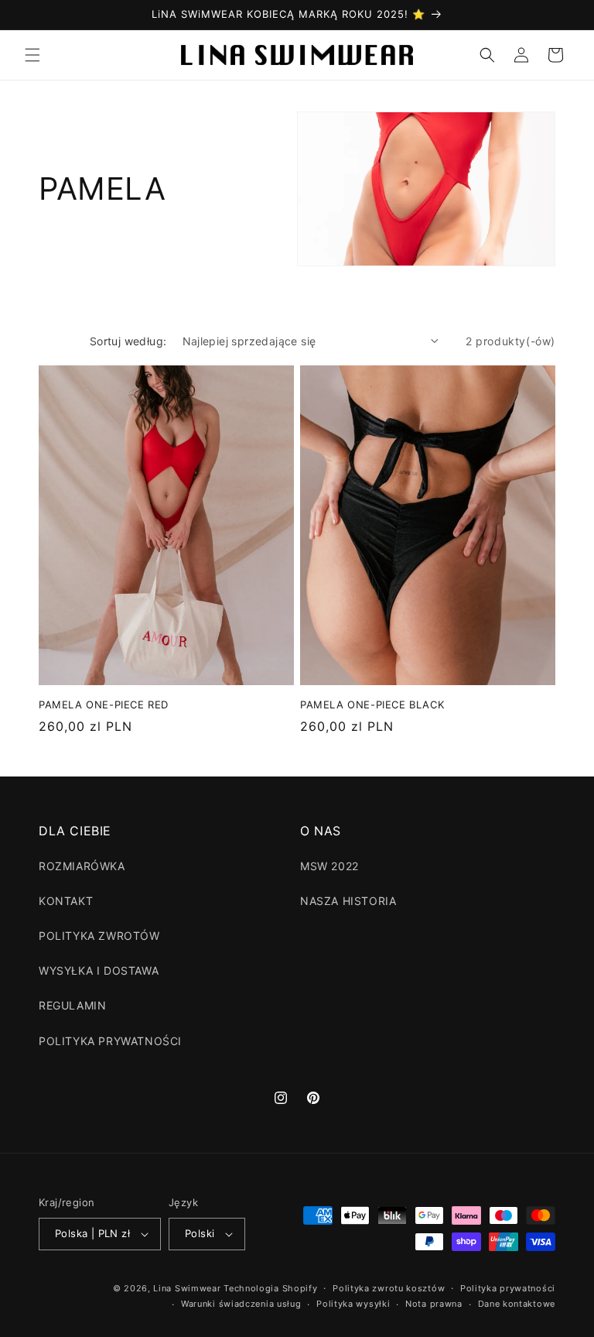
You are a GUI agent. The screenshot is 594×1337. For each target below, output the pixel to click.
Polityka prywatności (507, 1288)
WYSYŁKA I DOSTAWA (99, 970)
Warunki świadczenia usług (241, 1303)
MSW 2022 (329, 865)
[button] (32, 55)
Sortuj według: (128, 341)
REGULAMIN (72, 1005)
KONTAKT (66, 900)
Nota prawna (434, 1303)
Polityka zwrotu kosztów (389, 1288)
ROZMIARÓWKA (82, 865)
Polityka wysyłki (353, 1303)
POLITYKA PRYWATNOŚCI (110, 1040)
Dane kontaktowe (517, 1303)
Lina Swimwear (186, 1288)
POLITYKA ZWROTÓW (99, 935)
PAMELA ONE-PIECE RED (104, 704)
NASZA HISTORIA (348, 900)
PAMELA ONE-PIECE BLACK (372, 704)
